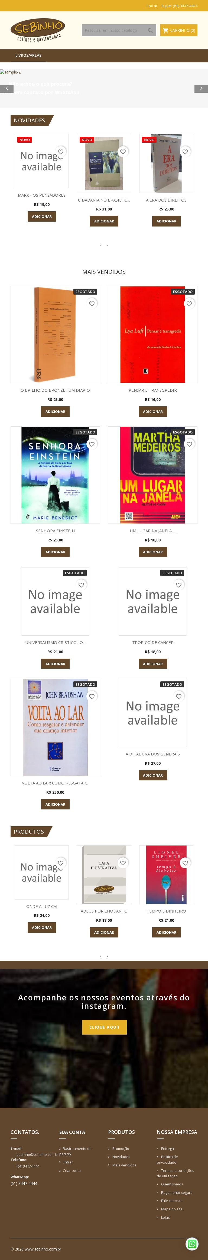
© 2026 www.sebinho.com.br (36, 1249)
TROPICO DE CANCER (153, 642)
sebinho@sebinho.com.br (38, 1154)
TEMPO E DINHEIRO (166, 911)
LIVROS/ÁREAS (28, 55)
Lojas (165, 1217)
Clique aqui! (104, 1027)
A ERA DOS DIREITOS (166, 200)
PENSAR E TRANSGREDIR (153, 390)
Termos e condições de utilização (175, 1173)
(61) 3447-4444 (185, 5)
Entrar (68, 1162)
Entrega (167, 1148)
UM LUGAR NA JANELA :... (153, 530)
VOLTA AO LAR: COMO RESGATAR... (55, 783)
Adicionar (42, 216)
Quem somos (171, 1184)
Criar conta (72, 1170)
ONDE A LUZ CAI (41, 906)
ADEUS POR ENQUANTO (104, 911)
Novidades (121, 1156)
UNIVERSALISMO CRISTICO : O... (55, 642)
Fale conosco (171, 1200)
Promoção (120, 1148)
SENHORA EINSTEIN (55, 530)
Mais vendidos (124, 1165)
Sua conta (72, 1132)
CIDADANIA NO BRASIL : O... (104, 200)
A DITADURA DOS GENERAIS (153, 754)
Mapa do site (171, 1209)
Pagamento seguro (176, 1192)
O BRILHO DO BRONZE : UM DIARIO (55, 390)
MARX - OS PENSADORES (42, 195)
